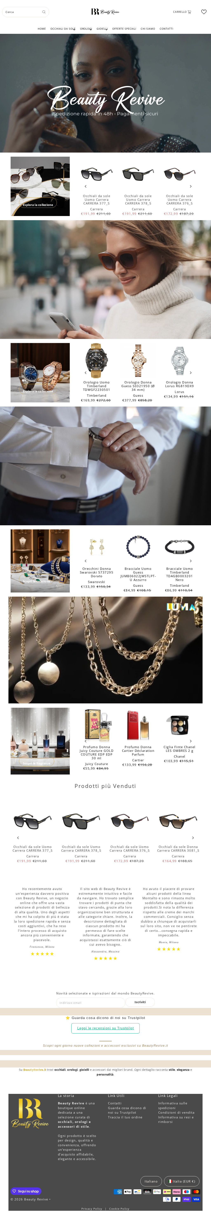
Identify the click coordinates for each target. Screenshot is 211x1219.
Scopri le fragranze (36, 763)
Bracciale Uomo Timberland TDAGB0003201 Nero (179, 574)
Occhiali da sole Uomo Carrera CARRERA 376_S (179, 199)
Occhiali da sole (62, 29)
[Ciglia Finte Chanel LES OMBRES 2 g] (179, 725)
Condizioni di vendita (176, 1112)
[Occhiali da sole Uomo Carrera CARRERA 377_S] (96, 174)
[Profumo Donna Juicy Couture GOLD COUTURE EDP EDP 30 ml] (96, 725)
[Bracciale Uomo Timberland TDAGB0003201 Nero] (179, 547)
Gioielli (102, 29)
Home (42, 29)
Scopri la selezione (36, 581)
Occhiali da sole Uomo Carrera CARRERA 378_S (138, 199)
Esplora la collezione (38, 205)
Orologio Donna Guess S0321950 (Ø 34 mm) (138, 386)
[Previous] (85, 186)
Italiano (151, 1181)
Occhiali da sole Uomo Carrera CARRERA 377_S (96, 199)
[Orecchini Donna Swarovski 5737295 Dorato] (96, 547)
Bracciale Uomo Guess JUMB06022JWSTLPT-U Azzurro (138, 574)
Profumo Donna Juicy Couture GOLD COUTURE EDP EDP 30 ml (97, 752)
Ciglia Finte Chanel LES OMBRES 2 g (180, 749)
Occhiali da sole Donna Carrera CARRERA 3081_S (178, 848)
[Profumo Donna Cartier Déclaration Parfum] (138, 725)
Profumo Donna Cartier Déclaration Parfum (138, 750)
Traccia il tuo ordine (125, 1117)
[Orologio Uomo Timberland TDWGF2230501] (96, 360)
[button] (203, 11)
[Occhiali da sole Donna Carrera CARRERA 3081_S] (178, 822)
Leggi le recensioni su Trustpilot (105, 1028)
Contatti (166, 29)
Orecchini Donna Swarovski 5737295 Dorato (97, 572)
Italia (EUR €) (184, 1181)
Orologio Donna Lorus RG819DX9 (179, 384)
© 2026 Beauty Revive (30, 1199)
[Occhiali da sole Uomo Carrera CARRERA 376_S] (179, 174)
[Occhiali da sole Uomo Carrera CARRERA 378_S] (138, 174)
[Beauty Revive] (105, 11)
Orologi (86, 29)
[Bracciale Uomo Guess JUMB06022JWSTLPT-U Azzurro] (138, 547)
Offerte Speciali (124, 29)
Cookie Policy (119, 1209)
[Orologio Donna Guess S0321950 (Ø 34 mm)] (138, 360)
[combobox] (25, 12)
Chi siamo (148, 29)
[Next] (190, 186)
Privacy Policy (92, 1209)
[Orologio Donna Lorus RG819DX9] (179, 360)
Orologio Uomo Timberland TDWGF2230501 (96, 386)
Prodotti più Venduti (105, 786)
